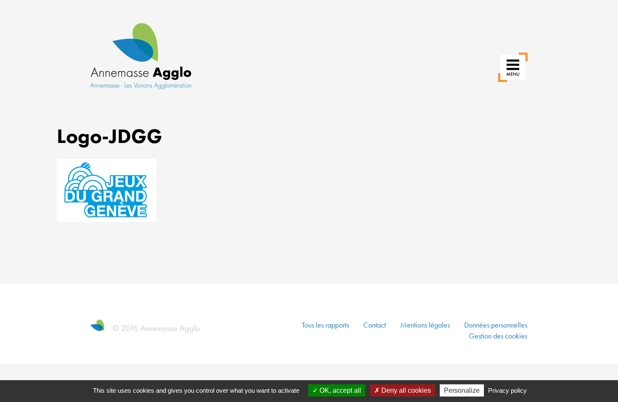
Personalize (462, 390)
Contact (374, 325)
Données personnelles (495, 325)
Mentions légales (425, 325)
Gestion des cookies (498, 336)
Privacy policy (507, 390)
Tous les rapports (325, 325)
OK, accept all (339, 390)
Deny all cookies (405, 390)
